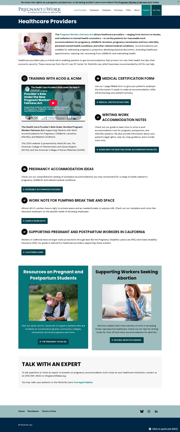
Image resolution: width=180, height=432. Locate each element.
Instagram (149, 411)
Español (146, 10)
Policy (128, 10)
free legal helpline (83, 382)
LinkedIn (157, 411)
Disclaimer (33, 411)
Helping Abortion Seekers (127, 340)
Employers (106, 10)
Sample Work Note (35, 221)
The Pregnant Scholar (54, 341)
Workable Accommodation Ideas (43, 189)
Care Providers (80, 10)
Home (21, 411)
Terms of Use (49, 411)
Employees (94, 10)
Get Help (156, 10)
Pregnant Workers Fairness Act (135, 2)
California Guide (34, 252)
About (137, 10)
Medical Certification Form (114, 102)
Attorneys (118, 10)
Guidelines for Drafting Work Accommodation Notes (128, 149)
